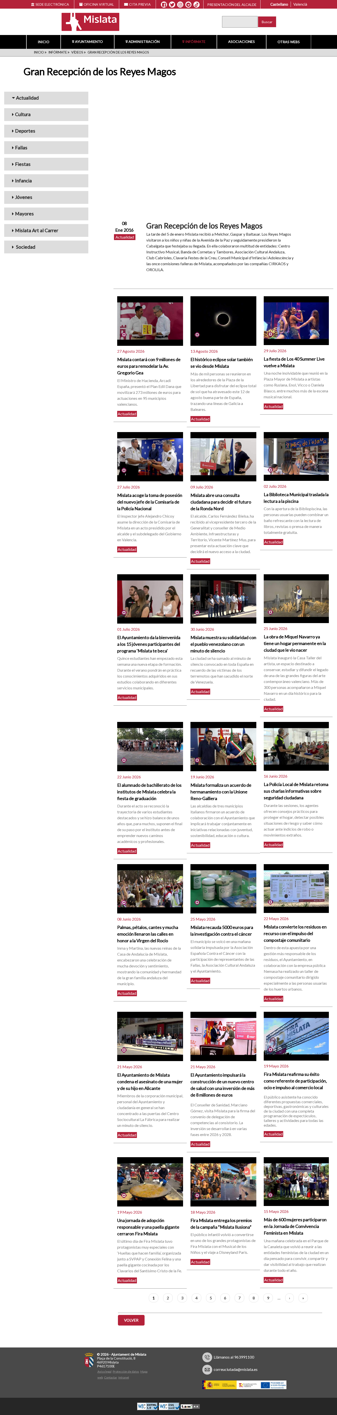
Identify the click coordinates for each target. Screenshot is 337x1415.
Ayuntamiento (89, 41)
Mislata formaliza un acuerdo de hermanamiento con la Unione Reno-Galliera (220, 791)
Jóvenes (23, 197)
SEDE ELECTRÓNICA (52, 4)
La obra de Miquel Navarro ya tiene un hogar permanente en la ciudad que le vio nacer (295, 643)
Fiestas (23, 164)
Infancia (23, 180)
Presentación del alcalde (232, 4)
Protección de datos (126, 1371)
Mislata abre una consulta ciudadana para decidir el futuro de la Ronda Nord (220, 501)
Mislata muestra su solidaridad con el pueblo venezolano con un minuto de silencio (223, 644)
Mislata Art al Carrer (36, 230)
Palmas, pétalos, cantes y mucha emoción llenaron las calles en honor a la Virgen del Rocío (147, 934)
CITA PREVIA (140, 4)
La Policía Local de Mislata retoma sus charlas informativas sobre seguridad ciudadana (296, 791)
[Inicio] (87, 21)
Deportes (25, 131)
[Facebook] (164, 4)
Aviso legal (104, 1371)
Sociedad (25, 247)
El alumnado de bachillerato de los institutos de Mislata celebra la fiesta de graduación (149, 791)
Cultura (23, 114)
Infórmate (195, 41)
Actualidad (27, 98)
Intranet (123, 1377)
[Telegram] (188, 4)
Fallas (21, 147)
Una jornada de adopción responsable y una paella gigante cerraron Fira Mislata (148, 1227)
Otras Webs (289, 42)
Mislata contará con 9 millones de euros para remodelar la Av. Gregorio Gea (149, 366)
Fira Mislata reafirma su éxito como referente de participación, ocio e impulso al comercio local (295, 1080)
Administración (144, 41)
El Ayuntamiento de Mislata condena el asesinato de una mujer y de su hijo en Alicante (150, 1081)
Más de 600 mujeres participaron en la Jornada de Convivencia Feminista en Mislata (295, 1226)
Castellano (279, 4)
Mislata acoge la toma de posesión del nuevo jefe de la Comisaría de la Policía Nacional (149, 501)
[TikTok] (197, 4)
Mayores (24, 213)
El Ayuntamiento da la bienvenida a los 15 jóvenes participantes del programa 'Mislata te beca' (148, 644)
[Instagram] (180, 4)
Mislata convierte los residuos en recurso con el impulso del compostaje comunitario (295, 933)
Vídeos (77, 52)
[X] (172, 4)
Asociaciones (241, 41)
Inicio (43, 42)
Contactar (110, 1377)
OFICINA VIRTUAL (99, 4)
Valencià (300, 4)
